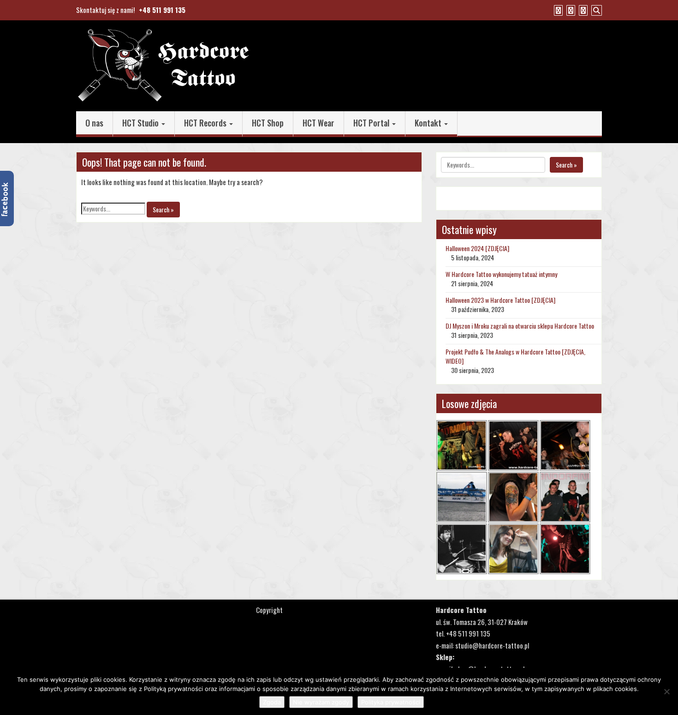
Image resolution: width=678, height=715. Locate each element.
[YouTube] (569, 10)
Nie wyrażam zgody (321, 702)
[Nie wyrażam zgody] (666, 691)
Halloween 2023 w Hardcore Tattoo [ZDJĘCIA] (500, 300)
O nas (94, 123)
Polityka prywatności (390, 702)
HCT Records (206, 123)
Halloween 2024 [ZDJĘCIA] (477, 248)
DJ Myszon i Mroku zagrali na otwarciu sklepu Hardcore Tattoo (520, 325)
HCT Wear (318, 123)
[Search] (595, 10)
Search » (163, 209)
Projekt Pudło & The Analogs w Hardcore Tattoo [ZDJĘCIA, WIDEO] (515, 356)
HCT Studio (141, 123)
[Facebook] (557, 10)
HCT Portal (372, 123)
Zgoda (272, 702)
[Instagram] (582, 10)
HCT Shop (268, 123)
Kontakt (429, 123)
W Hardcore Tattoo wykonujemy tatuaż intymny (501, 274)
